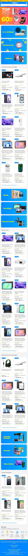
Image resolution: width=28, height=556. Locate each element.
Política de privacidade (14, 545)
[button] (1, 3)
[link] (15, 3)
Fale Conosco (14, 546)
